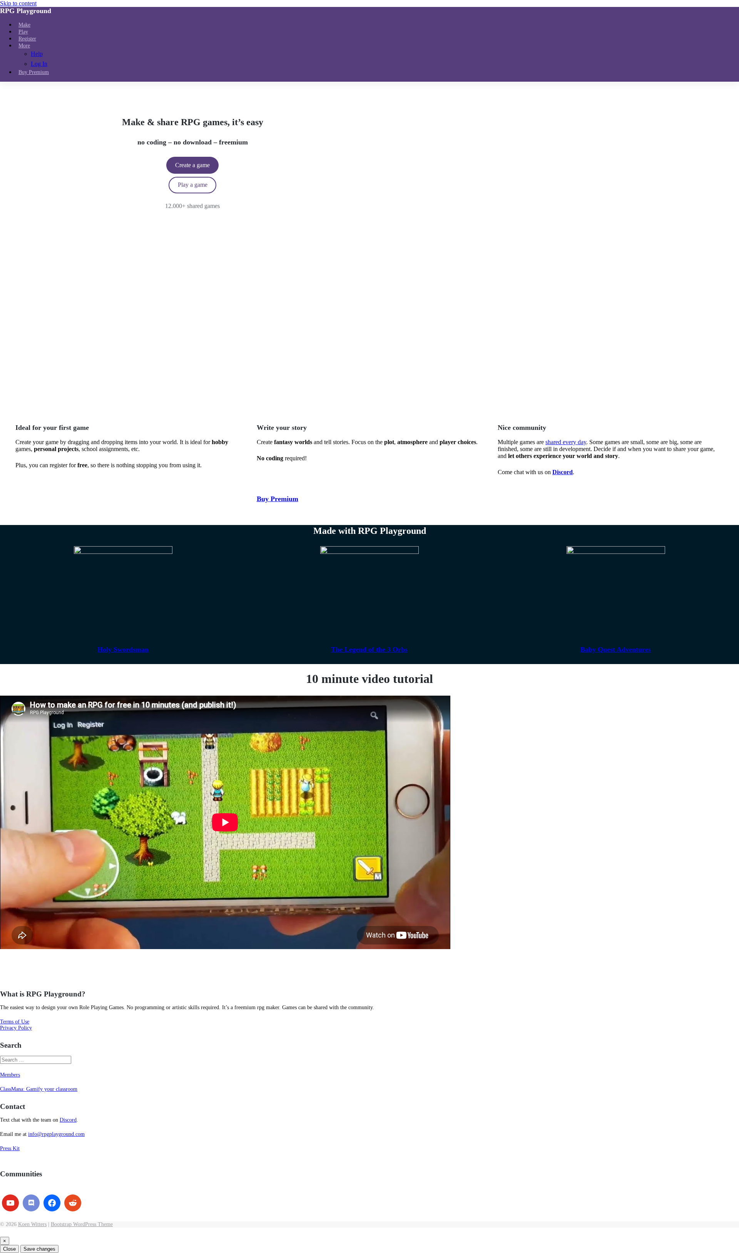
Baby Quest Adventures (615, 649)
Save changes (39, 1249)
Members (10, 1075)
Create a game (192, 165)
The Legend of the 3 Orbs (369, 649)
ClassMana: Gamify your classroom (38, 1089)
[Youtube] (10, 1203)
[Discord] (31, 1203)
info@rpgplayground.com (56, 1134)
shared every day (565, 442)
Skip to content (18, 3)
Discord (68, 1120)
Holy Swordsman (123, 649)
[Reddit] (72, 1203)
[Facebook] (52, 1203)
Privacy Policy (16, 1028)
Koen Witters (32, 1224)
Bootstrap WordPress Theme (82, 1224)
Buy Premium (277, 499)
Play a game (192, 184)
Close (9, 1249)
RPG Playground (25, 11)
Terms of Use (14, 1022)
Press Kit (10, 1148)
